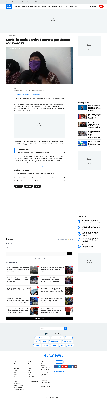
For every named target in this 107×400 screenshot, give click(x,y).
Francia (69, 337)
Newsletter (59, 371)
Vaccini (37, 186)
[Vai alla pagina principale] (9, 6)
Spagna (54, 345)
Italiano (6, 1)
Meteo (29, 368)
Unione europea (55, 341)
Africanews (30, 379)
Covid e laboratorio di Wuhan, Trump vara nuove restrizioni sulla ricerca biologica (35, 177)
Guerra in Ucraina (57, 337)
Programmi (17, 383)
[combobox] (58, 2)
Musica (46, 345)
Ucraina (37, 345)
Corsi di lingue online (33, 381)
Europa (24, 6)
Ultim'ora (17, 6)
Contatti (43, 378)
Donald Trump (68, 341)
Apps (29, 374)
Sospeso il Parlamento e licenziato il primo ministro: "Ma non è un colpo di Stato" (34, 173)
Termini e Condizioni (46, 369)
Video (71, 6)
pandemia (28, 186)
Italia (37, 341)
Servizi (29, 361)
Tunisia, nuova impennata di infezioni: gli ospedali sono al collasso (33, 152)
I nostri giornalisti (18, 385)
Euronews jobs (44, 380)
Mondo (30, 6)
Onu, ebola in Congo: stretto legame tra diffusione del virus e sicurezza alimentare (35, 180)
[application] (39, 65)
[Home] (6, 35)
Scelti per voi (83, 102)
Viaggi (44, 6)
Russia (44, 341)
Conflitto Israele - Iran (42, 337)
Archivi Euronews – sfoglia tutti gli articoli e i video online (19, 389)
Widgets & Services (33, 376)
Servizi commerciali (46, 367)
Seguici (29, 372)
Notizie (10, 35)
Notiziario (30, 366)
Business (37, 6)
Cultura (54, 6)
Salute (66, 6)
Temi (15, 361)
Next (49, 6)
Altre (42, 361)
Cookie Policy (44, 372)
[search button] (50, 2)
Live (101, 6)
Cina (62, 345)
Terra (60, 6)
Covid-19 (18, 186)
